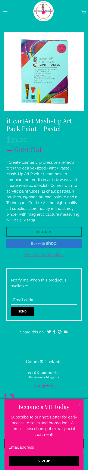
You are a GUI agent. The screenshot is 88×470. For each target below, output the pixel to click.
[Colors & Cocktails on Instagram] (12, 396)
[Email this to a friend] (65, 332)
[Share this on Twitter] (49, 332)
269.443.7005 (44, 386)
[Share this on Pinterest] (59, 332)
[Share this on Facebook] (54, 332)
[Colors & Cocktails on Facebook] (5, 396)
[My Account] (3, 11)
